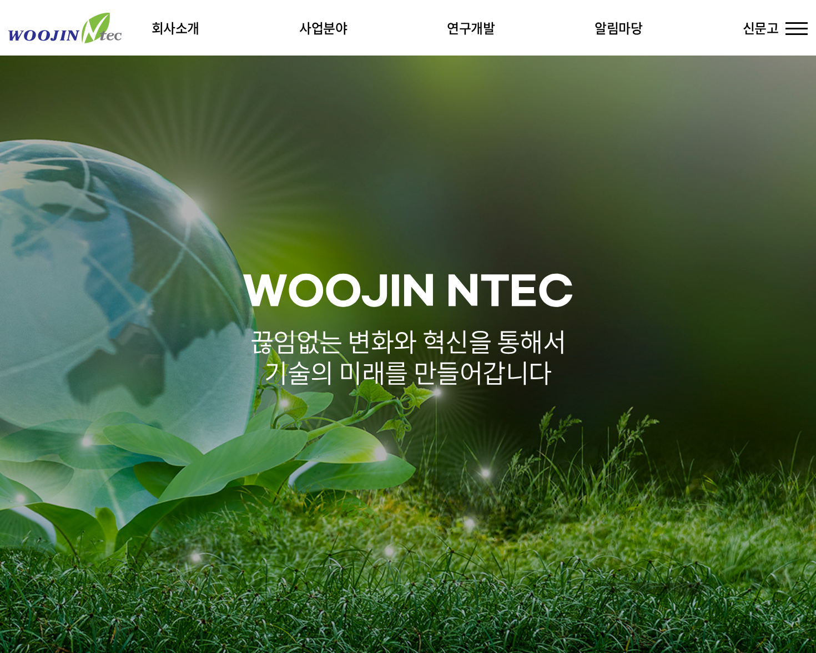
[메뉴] (796, 28)
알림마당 (618, 28)
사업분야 (323, 28)
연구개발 (471, 28)
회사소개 (175, 28)
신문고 (761, 28)
